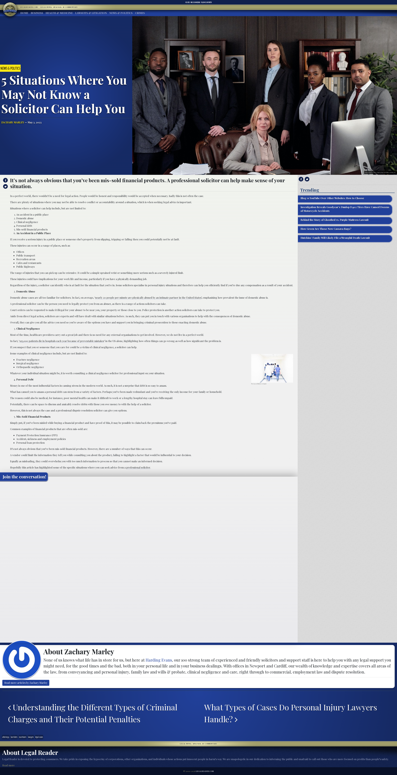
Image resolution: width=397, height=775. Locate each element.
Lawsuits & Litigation (91, 13)
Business (37, 13)
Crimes (140, 13)
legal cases (39, 737)
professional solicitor (138, 467)
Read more (8, 765)
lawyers (31, 737)
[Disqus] (148, 522)
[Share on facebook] (5, 180)
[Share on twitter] (5, 186)
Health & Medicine (59, 13)
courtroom (22, 737)
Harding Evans (159, 659)
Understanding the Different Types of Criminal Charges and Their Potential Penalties (92, 713)
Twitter (206, 2)
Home (24, 13)
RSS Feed (187, 2)
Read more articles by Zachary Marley (25, 682)
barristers (14, 737)
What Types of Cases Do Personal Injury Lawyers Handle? (290, 713)
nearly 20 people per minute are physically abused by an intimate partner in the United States (148, 297)
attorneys (5, 737)
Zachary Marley (12, 122)
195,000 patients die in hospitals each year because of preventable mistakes (61, 341)
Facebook (195, 2)
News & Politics (121, 13)
